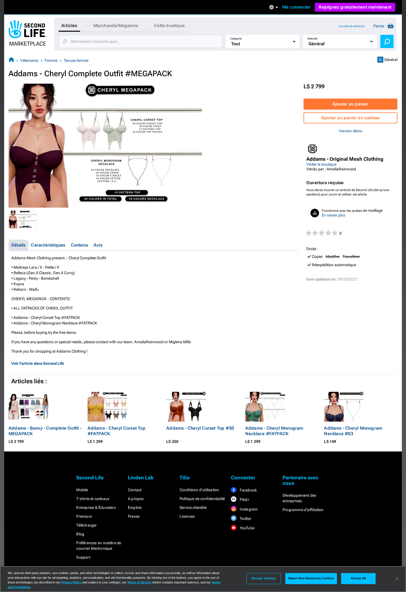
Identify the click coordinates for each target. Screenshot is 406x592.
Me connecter (296, 7)
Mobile (82, 490)
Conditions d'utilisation (199, 490)
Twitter (245, 518)
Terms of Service (139, 582)
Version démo (350, 131)
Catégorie (236, 38)
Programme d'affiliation (303, 510)
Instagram (248, 509)
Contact (134, 490)
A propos (136, 498)
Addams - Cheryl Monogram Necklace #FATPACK (274, 431)
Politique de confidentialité (202, 498)
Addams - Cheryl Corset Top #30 (200, 428)
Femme (51, 60)
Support (83, 557)
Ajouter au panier (350, 104)
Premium (84, 516)
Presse (133, 516)
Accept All (358, 578)
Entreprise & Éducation (96, 507)
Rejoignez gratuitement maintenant (355, 7)
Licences (187, 516)
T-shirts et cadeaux (92, 498)
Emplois (135, 507)
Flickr (244, 499)
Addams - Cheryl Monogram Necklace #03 (353, 431)
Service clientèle (193, 507)
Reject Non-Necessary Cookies (311, 578)
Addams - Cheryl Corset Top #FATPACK (117, 431)
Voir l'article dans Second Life (37, 363)
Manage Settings (263, 578)
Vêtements (29, 60)
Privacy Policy (71, 582)
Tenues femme (76, 60)
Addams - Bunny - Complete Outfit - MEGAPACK (45, 431)
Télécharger (86, 525)
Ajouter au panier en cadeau (350, 117)
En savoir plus (333, 215)
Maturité (312, 38)
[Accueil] (11, 60)
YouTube (246, 528)
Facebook (248, 490)
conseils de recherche (352, 26)
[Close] (397, 578)
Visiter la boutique (321, 164)
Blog (80, 534)
